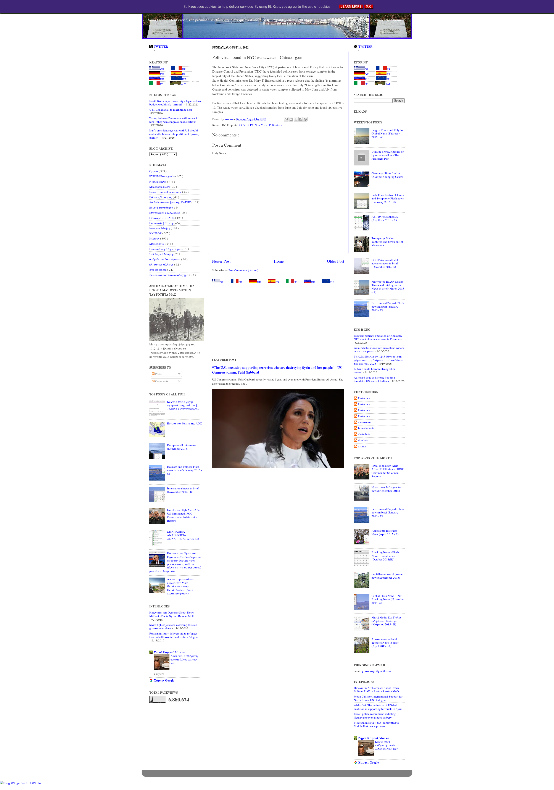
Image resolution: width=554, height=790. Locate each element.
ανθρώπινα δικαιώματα (165, 259)
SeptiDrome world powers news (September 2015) (387, 575)
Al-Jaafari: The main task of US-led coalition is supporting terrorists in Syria (378, 707)
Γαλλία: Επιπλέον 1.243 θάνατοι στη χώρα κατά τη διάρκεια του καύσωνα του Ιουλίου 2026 (378, 360)
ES (277, 282)
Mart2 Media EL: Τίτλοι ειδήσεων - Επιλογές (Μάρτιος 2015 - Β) (386, 620)
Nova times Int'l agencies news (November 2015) (386, 489)
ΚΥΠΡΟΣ (155, 233)
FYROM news (158, 181)
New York (261, 125)
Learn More (351, 6)
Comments (161, 381)
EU (332, 282)
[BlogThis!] (291, 119)
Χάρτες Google (164, 680)
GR (222, 282)
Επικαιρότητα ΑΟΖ (162, 218)
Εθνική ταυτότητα (161, 207)
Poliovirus (275, 125)
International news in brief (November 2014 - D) (183, 490)
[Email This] (286, 119)
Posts (158, 374)
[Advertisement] (278, 320)
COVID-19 (246, 125)
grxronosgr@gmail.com (376, 671)
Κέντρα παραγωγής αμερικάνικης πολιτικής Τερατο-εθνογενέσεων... (183, 405)
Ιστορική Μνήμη (160, 228)
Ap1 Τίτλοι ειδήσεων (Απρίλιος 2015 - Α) (385, 218)
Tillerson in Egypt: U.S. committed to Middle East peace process (376, 724)
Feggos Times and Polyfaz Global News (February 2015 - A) (387, 133)
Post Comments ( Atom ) (243, 270)
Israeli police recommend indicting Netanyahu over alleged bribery (375, 715)
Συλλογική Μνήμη (161, 254)
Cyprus (154, 171)
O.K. (369, 6)
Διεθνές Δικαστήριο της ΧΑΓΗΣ (170, 202)
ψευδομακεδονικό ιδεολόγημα (169, 275)
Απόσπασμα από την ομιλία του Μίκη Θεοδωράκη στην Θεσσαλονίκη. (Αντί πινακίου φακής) (180, 586)
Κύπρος (154, 238)
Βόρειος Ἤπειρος (161, 197)
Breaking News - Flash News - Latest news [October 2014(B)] (385, 555)
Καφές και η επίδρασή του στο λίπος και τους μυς (184, 659)
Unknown (364, 398)
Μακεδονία (157, 244)
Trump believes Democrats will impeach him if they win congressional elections (173, 120)
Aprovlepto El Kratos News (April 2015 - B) (385, 532)
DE (259, 282)
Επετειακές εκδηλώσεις (165, 213)
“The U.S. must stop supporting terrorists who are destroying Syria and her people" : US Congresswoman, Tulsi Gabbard (277, 370)
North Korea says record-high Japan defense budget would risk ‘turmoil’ (175, 102)
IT (295, 282)
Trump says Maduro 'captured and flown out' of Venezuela (387, 241)
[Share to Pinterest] (305, 119)
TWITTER (161, 46)
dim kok (363, 440)
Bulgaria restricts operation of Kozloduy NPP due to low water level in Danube (378, 337)
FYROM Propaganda (162, 176)
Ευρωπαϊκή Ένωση (161, 223)
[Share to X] (296, 119)
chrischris (364, 434)
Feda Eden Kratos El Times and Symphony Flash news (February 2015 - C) (388, 198)
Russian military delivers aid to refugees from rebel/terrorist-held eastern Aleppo (173, 635)
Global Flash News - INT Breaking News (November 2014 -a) (388, 599)
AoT (183, 84)
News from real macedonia (165, 192)
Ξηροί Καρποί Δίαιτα (169, 652)
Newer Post (221, 261)
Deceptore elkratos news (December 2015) (181, 446)
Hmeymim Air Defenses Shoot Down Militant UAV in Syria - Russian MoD (171, 614)
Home (279, 261)
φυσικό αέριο (158, 270)
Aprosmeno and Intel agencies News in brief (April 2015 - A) (385, 642)
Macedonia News (160, 187)
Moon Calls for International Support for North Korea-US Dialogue (378, 698)
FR (240, 282)
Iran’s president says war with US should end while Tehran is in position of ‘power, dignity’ (174, 133)
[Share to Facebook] (300, 119)
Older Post (335, 261)
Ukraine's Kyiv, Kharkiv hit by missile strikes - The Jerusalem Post (388, 155)
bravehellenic (366, 428)
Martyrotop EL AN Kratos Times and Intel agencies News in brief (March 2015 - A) (388, 287)
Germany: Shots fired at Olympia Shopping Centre (387, 175)
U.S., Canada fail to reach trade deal (170, 110)
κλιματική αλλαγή (161, 264)
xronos (362, 446)
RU (313, 282)
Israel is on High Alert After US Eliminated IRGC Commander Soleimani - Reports (184, 515)
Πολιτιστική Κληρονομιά (165, 249)
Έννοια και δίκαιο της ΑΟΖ (184, 423)
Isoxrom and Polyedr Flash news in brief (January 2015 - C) (184, 470)
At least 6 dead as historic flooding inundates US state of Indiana (374, 379)
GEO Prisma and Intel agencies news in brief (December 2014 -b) (385, 263)
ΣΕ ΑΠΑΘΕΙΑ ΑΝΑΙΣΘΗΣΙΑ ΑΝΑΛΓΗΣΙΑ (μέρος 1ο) (183, 535)
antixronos (364, 422)
